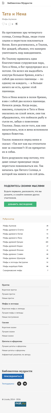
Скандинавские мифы (12, 270)
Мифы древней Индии (13, 246)
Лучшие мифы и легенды (12, 313)
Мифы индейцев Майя (13, 266)
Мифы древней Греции (13, 242)
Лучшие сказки (8, 331)
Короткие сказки (9, 327)
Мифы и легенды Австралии (15, 262)
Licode (7, 399)
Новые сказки (8, 336)
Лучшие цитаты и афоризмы (14, 346)
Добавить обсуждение (20, 204)
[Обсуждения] (9, 24)
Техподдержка (8, 383)
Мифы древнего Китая (13, 234)
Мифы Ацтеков (9, 19)
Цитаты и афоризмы (12, 341)
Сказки (5, 322)
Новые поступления (10, 317)
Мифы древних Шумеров (14, 258)
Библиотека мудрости (17, 371)
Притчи (5, 285)
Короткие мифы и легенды (13, 308)
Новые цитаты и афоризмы (13, 350)
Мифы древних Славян (13, 254)
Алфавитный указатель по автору (16, 354)
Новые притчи (8, 298)
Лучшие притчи (8, 294)
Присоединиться (13, 376)
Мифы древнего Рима (12, 238)
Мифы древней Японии (13, 250)
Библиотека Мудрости (19, 3)
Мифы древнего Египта (13, 229)
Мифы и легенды (10, 303)
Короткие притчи (9, 290)
